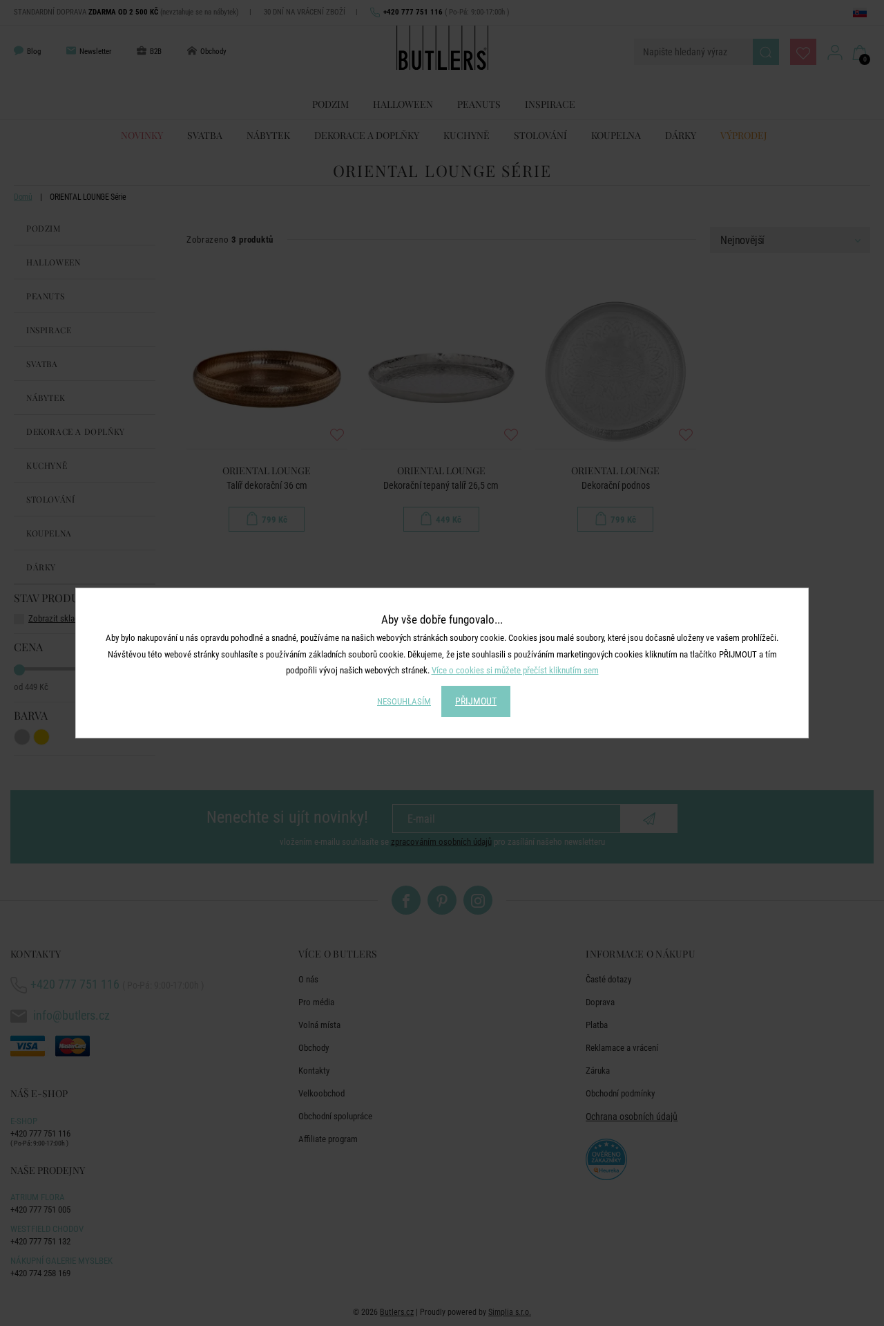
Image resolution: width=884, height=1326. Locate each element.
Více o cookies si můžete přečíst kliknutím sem (515, 670)
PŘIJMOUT (476, 701)
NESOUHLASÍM (404, 701)
